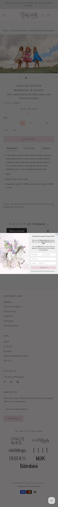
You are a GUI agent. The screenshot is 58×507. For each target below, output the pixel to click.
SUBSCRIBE (43, 267)
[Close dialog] (56, 234)
